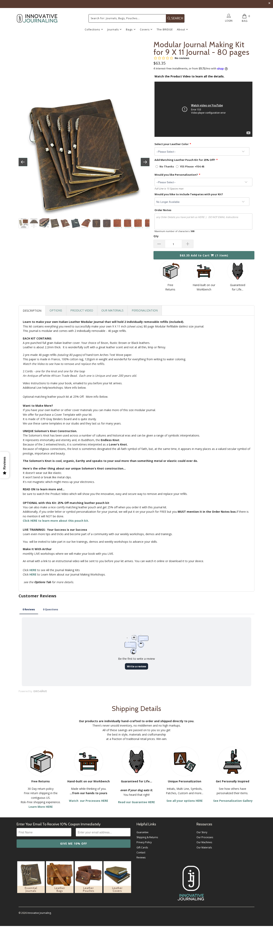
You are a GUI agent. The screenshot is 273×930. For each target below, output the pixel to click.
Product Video (81, 310)
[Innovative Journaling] (37, 18)
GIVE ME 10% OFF (73, 843)
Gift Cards (142, 847)
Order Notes (162, 210)
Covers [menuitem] (145, 29)
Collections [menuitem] (92, 29)
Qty (155, 236)
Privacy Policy (144, 842)
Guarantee (142, 832)
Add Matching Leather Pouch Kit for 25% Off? (184, 160)
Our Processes (204, 837)
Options (56, 310)
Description (32, 310)
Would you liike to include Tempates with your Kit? (188, 194)
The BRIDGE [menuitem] (165, 29)
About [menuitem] (181, 29)
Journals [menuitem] (113, 29)
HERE (32, 574)
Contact (140, 852)
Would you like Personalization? (176, 174)
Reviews (140, 857)
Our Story (201, 832)
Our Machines (204, 842)
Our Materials (112, 310)
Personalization (145, 310)
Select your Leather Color (171, 144)
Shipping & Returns (147, 837)
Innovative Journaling (39, 913)
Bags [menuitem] (129, 29)
